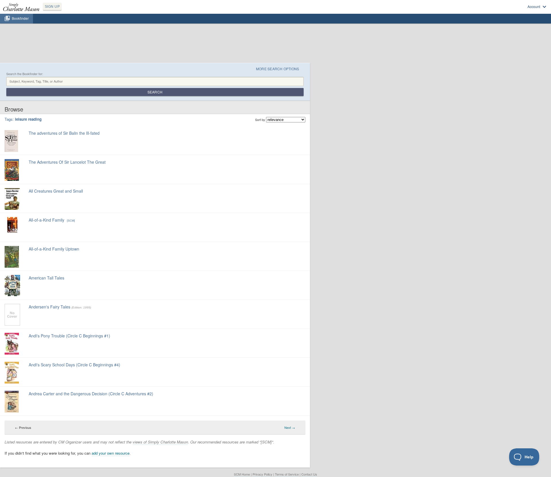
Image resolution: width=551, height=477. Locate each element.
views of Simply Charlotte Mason (160, 442)
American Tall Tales (46, 278)
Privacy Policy (262, 474)
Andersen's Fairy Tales (50, 307)
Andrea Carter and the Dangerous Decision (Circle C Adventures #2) (91, 393)
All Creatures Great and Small (56, 191)
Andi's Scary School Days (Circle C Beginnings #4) (74, 364)
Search (155, 91)
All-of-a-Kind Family (47, 220)
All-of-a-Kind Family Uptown (54, 249)
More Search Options (277, 68)
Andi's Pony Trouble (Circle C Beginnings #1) (69, 336)
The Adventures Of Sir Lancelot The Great (67, 162)
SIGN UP (52, 7)
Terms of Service (287, 474)
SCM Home (242, 474)
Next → (289, 427)
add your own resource (110, 453)
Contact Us (309, 474)
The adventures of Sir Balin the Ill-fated (64, 133)
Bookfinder (20, 18)
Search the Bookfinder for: (24, 74)
